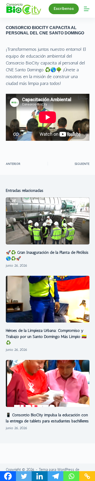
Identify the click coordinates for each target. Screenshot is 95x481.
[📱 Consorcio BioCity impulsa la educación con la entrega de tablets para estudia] (47, 383)
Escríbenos (64, 8)
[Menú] (86, 9)
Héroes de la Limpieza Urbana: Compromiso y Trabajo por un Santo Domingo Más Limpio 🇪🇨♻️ (46, 336)
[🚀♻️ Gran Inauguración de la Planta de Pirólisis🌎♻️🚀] (47, 220)
